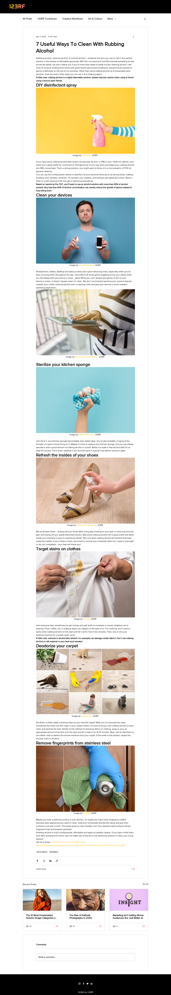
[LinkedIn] (91, 983)
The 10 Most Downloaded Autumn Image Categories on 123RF (41, 916)
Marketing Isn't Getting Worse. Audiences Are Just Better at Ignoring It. (128, 916)
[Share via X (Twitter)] (44, 860)
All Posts (27, 18)
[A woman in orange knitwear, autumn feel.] (42, 900)
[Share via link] (57, 860)
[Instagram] (79, 983)
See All (145, 884)
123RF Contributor (47, 18)
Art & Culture (95, 18)
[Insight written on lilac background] (129, 900)
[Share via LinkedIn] (50, 860)
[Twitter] (87, 983)
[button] (145, 19)
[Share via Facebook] (37, 860)
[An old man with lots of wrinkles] (85, 900)
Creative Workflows (72, 18)
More (110, 18)
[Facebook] (83, 983)
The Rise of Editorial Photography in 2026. (80, 916)
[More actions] (133, 36)
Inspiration (53, 851)
